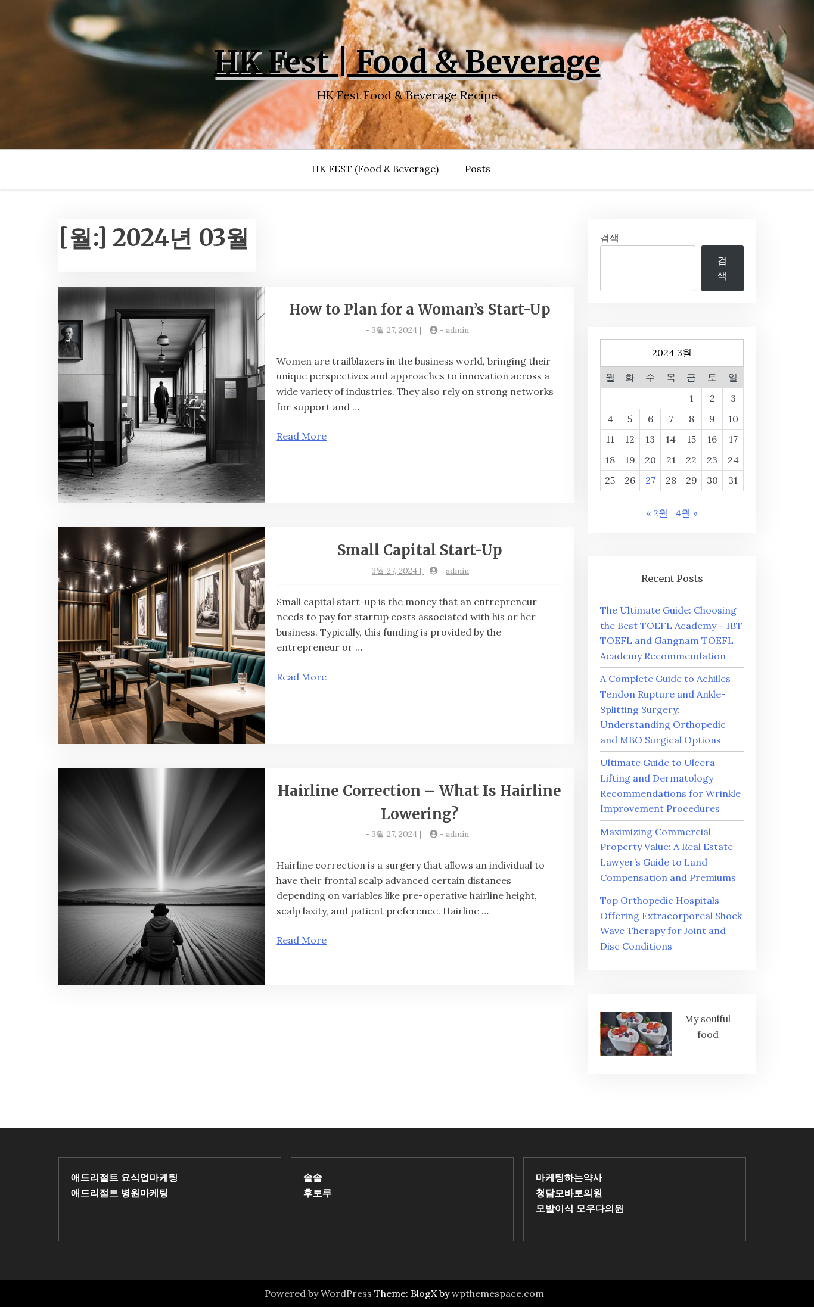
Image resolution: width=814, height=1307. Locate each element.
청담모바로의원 (569, 1193)
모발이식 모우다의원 (580, 1208)
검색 (609, 238)
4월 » (686, 513)
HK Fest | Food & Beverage (407, 62)
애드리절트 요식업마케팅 (124, 1177)
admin (457, 330)
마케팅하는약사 (569, 1177)
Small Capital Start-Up (419, 550)
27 (650, 480)
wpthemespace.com (498, 1293)
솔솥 (312, 1177)
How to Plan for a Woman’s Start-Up (420, 309)
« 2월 (657, 513)
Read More (301, 436)
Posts (477, 169)
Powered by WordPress (318, 1293)
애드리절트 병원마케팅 (120, 1193)
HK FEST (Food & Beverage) (375, 169)
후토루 (317, 1193)
